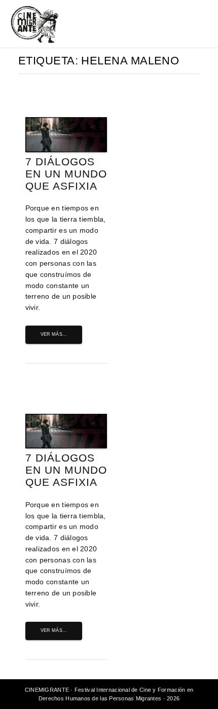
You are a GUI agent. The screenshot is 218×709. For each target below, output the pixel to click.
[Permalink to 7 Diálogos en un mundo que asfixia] (66, 150)
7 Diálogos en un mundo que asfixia (66, 174)
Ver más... (54, 334)
